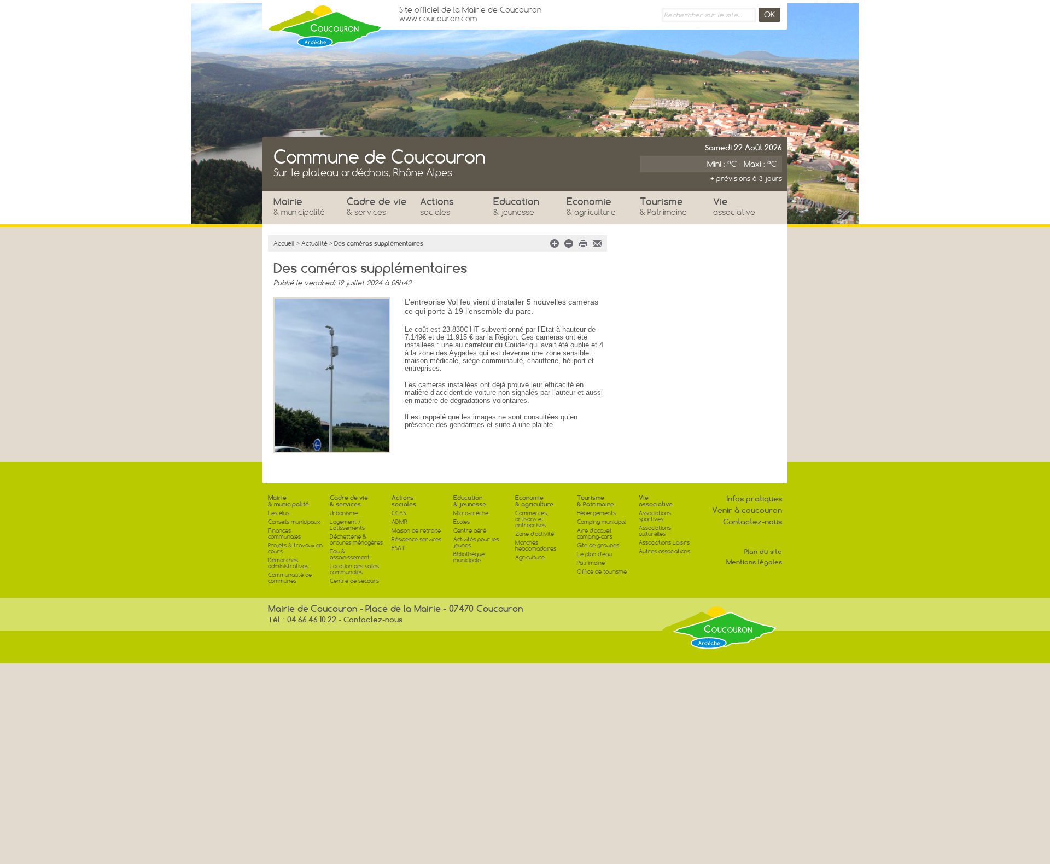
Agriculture (530, 557)
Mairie (299, 206)
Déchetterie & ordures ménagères (356, 539)
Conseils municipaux (294, 522)
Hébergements (596, 513)
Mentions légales (754, 562)
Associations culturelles (655, 531)
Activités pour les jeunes (476, 542)
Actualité (314, 243)
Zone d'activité (534, 534)
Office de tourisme (602, 571)
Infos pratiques (754, 499)
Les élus (278, 513)
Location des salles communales (354, 569)
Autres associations (664, 551)
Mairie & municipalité (288, 501)
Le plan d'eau (594, 554)
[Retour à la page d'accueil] (325, 23)
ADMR (399, 522)
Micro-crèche (470, 513)
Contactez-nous (752, 522)
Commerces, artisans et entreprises (531, 519)
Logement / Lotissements (347, 525)
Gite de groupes (598, 545)
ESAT (398, 548)
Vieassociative (656, 501)
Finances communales (284, 533)
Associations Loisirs (664, 542)
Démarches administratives (288, 563)
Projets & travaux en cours (295, 548)
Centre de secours (354, 581)
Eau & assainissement (350, 554)
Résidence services (416, 539)
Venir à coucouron (747, 510)
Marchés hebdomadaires (535, 545)
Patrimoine (591, 563)
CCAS (399, 513)
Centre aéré (469, 530)
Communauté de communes (290, 578)
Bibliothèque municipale (469, 557)
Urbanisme (344, 513)
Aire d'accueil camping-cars (594, 533)
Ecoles (461, 522)
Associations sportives (655, 516)
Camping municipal (601, 522)
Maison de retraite (416, 530)
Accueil (284, 243)
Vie (734, 206)
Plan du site (763, 551)
